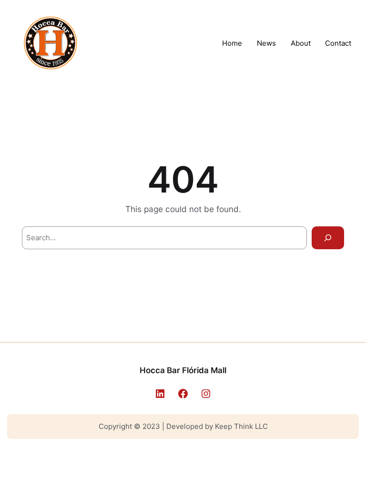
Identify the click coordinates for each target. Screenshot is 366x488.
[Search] (328, 237)
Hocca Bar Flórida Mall (183, 370)
